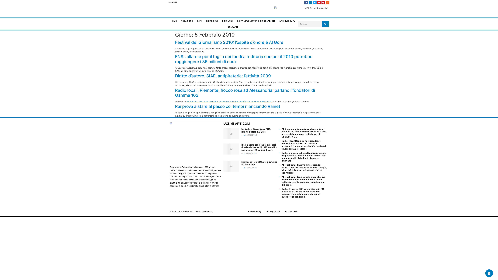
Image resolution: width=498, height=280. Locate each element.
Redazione (187, 21)
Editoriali (212, 21)
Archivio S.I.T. (287, 21)
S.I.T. (199, 21)
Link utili (227, 21)
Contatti (233, 27)
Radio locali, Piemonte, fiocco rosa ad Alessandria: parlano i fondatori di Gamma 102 (245, 93)
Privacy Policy (273, 212)
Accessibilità (291, 212)
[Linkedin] (310, 2)
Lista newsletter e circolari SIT (256, 21)
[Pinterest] (323, 2)
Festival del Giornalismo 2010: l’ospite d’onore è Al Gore (229, 42)
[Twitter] (315, 2)
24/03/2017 (249, 135)
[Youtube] (319, 2)
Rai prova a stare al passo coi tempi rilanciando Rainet (227, 106)
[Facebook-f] (306, 2)
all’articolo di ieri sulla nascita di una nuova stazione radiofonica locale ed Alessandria (229, 101)
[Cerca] (325, 24)
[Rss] (327, 2)
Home (174, 21)
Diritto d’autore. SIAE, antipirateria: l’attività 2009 (223, 75)
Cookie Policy (254, 212)
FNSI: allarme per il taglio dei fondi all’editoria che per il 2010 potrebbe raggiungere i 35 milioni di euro (243, 59)
